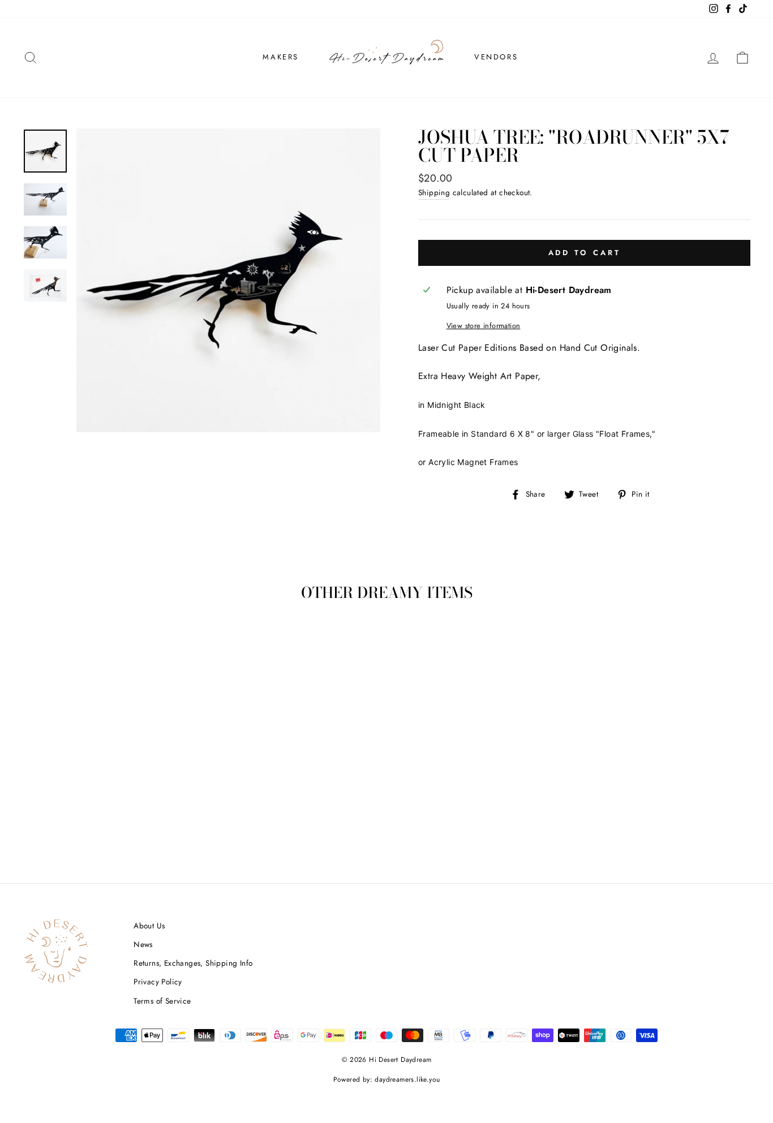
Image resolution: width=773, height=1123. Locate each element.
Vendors (496, 56)
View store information (483, 325)
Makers (281, 56)
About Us (149, 925)
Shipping (434, 192)
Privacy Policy (158, 981)
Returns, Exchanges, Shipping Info (193, 963)
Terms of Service (162, 1000)
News (143, 944)
